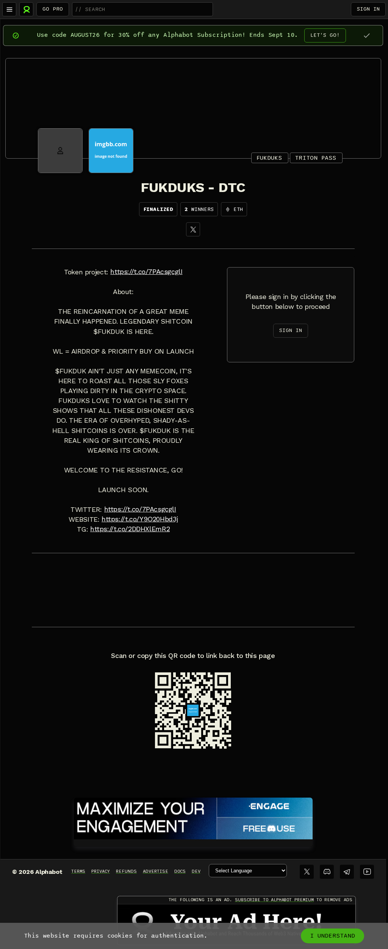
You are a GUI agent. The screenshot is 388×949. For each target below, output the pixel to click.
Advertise (155, 871)
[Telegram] (347, 872)
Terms (78, 871)
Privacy (100, 871)
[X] (193, 229)
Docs (180, 871)
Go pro (52, 9)
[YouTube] (367, 872)
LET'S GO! (325, 35)
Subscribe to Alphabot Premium (274, 899)
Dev (196, 871)
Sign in (368, 9)
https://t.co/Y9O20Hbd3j (140, 519)
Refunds (126, 871)
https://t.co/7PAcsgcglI (146, 271)
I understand (332, 936)
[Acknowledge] (367, 35)
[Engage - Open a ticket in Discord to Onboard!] (193, 817)
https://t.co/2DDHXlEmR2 (130, 529)
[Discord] (327, 872)
